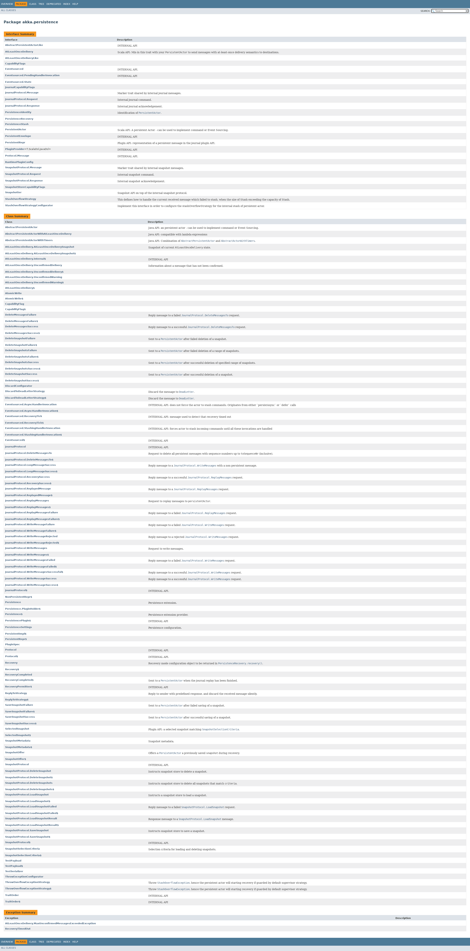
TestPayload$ (14, 866)
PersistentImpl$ (15, 633)
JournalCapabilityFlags (20, 87)
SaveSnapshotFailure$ (20, 711)
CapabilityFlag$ (15, 309)
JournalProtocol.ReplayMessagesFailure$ (32, 519)
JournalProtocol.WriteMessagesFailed (30, 560)
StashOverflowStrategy (20, 199)
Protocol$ (11, 656)
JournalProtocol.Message (22, 92)
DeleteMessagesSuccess (21, 326)
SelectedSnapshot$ (18, 735)
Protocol (10, 649)
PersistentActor (15, 129)
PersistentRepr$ (16, 639)
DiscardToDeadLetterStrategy (25, 391)
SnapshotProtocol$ (17, 842)
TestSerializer (14, 871)
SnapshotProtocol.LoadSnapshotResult (31, 818)
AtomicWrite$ (14, 298)
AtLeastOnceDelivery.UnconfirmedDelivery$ (34, 271)
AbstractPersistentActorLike (24, 45)
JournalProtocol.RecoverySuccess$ (28, 483)
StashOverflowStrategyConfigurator (29, 205)
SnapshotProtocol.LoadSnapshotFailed (31, 806)
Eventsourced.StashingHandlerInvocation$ (33, 434)
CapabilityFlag (14, 304)
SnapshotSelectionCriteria (22, 848)
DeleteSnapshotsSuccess (22, 362)
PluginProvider (15, 149)
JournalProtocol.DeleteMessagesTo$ (29, 459)
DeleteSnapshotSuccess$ (22, 380)
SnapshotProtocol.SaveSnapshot (27, 830)
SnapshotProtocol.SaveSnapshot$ (27, 836)
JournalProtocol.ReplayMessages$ (28, 507)
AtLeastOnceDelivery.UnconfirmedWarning (33, 277)
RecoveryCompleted (18, 674)
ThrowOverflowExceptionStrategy (27, 882)
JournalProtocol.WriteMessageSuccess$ (31, 585)
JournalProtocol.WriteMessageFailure (30, 524)
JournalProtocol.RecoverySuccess (27, 477)
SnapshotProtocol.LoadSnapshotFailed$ (31, 813)
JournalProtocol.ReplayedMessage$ (29, 495)
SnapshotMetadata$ (18, 747)
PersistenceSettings (18, 627)
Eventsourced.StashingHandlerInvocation (32, 428)
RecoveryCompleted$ (19, 680)
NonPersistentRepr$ (18, 596)
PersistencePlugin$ (18, 620)
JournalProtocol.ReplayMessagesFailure (31, 512)
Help (75, 4)
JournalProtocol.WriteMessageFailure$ (30, 530)
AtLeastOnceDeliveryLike (22, 58)
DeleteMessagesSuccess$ (22, 333)
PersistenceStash (16, 124)
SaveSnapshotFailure (19, 705)
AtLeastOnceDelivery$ (20, 288)
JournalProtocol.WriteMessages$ (27, 554)
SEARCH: (425, 11)
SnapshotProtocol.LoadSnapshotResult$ (32, 825)
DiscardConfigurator (18, 386)
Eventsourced (14, 69)
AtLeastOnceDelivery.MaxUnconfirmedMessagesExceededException (50, 923)
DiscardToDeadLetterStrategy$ (25, 397)
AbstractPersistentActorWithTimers (29, 240)
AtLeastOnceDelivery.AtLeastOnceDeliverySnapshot (39, 246)
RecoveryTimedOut (17, 928)
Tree (41, 4)
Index (66, 4)
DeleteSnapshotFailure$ (21, 345)
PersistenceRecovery (19, 118)
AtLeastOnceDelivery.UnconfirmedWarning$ (34, 282)
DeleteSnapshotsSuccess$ (22, 368)
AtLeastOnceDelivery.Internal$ (25, 258)
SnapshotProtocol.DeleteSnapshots (29, 782)
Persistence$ (14, 614)
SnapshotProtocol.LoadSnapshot (27, 794)
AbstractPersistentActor (21, 227)
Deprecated (53, 4)
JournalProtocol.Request (21, 99)
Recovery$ (12, 669)
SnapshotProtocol (17, 764)
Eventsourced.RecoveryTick (23, 416)
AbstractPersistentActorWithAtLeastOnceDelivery (38, 233)
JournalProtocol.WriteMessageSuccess (31, 578)
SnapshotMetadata (17, 740)
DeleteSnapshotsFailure (21, 350)
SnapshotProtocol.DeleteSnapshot (28, 771)
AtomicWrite (13, 293)
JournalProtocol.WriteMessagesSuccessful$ (34, 572)
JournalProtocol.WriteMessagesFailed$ (31, 566)
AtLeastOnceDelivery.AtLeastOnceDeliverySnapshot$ (40, 253)
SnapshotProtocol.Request (23, 174)
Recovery (11, 662)
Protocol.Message (17, 155)
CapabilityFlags (15, 63)
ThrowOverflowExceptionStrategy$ (28, 888)
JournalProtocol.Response (22, 105)
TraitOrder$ (12, 901)
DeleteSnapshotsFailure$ (22, 356)
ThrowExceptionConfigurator (24, 876)
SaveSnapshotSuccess (20, 716)
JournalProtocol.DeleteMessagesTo (28, 453)
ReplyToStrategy (16, 693)
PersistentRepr (15, 142)
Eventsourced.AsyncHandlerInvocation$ (31, 410)
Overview (7, 4)
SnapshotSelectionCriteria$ (23, 855)
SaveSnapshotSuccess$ (21, 723)
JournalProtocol (15, 446)
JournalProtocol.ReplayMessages (27, 500)
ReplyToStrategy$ (16, 699)
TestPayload (13, 860)
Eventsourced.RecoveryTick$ (24, 422)
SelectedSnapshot (17, 728)
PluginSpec (12, 644)
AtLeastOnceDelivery (19, 51)
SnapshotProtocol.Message (23, 167)
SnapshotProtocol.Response (24, 180)
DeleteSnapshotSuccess (21, 374)
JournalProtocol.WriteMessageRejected (31, 536)
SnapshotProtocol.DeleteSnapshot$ (29, 777)
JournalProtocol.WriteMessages (26, 548)
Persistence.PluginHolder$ (23, 608)
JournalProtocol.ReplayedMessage (28, 488)
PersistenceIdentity (18, 112)
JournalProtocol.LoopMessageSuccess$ (31, 471)
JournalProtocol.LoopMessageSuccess (30, 465)
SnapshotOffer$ (15, 759)
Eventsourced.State (18, 82)
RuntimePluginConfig (19, 162)
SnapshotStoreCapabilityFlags (25, 187)
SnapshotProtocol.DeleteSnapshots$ (29, 789)
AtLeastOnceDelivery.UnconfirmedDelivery (33, 265)
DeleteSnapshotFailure (20, 338)
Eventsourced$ (15, 440)
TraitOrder (12, 895)
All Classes (8, 10)
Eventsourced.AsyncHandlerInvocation (31, 404)
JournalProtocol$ (16, 590)
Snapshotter (13, 192)
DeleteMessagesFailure (20, 314)
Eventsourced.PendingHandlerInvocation (32, 75)
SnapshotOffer (14, 752)
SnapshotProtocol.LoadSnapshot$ (27, 801)
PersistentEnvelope (18, 136)
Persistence (13, 602)
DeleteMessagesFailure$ (21, 321)
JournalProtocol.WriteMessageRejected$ (32, 542)
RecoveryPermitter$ (18, 686)
